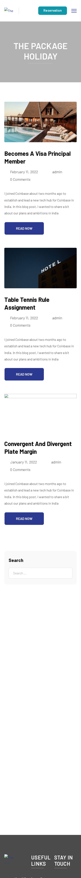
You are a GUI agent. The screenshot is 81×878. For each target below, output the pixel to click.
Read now (24, 228)
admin (57, 171)
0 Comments (20, 179)
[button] (52, 10)
